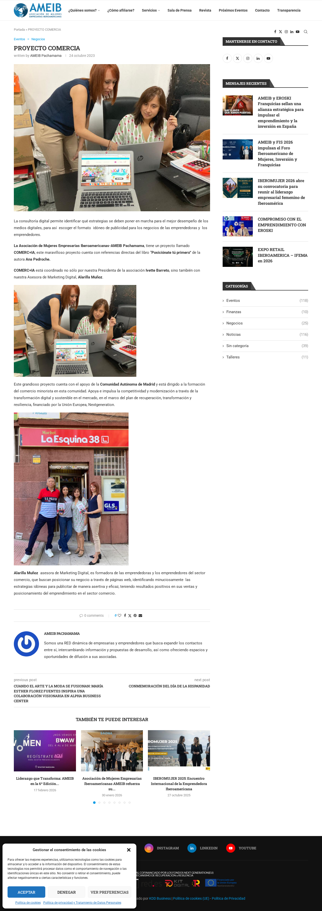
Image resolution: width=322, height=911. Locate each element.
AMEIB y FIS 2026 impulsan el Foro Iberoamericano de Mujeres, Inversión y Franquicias (277, 153)
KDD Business (160, 898)
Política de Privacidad (228, 898)
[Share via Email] (140, 615)
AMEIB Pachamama (46, 56)
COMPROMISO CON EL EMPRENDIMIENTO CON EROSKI (282, 224)
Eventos (267, 300)
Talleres (267, 357)
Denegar (66, 892)
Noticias (267, 334)
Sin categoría (267, 346)
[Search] (305, 32)
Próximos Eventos (233, 10)
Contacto (262, 10)
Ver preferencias (110, 892)
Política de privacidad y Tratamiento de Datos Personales (82, 902)
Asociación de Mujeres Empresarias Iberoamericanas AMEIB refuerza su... (112, 783)
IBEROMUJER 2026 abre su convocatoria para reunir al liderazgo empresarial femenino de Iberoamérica (281, 192)
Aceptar (26, 892)
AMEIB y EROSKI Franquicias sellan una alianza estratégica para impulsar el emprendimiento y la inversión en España (281, 112)
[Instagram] (286, 32)
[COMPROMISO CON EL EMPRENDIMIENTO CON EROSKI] (238, 226)
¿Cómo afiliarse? (120, 10)
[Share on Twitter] (130, 615)
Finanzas (267, 312)
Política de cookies (28, 902)
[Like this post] (119, 615)
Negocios (267, 323)
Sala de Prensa (180, 10)
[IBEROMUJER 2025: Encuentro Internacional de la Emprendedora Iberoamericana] (179, 750)
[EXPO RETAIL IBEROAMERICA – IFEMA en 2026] (238, 257)
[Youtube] (297, 32)
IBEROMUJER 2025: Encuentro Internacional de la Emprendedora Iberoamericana (179, 783)
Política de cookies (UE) (191, 898)
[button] (128, 849)
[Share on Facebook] (125, 615)
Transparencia (289, 10)
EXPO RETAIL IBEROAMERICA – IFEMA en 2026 (283, 255)
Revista (205, 10)
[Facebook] (275, 32)
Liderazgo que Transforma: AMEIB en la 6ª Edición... (45, 781)
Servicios (149, 10)
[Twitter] (280, 32)
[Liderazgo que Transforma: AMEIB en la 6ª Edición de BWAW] (45, 750)
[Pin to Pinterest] (135, 615)
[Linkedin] (291, 32)
